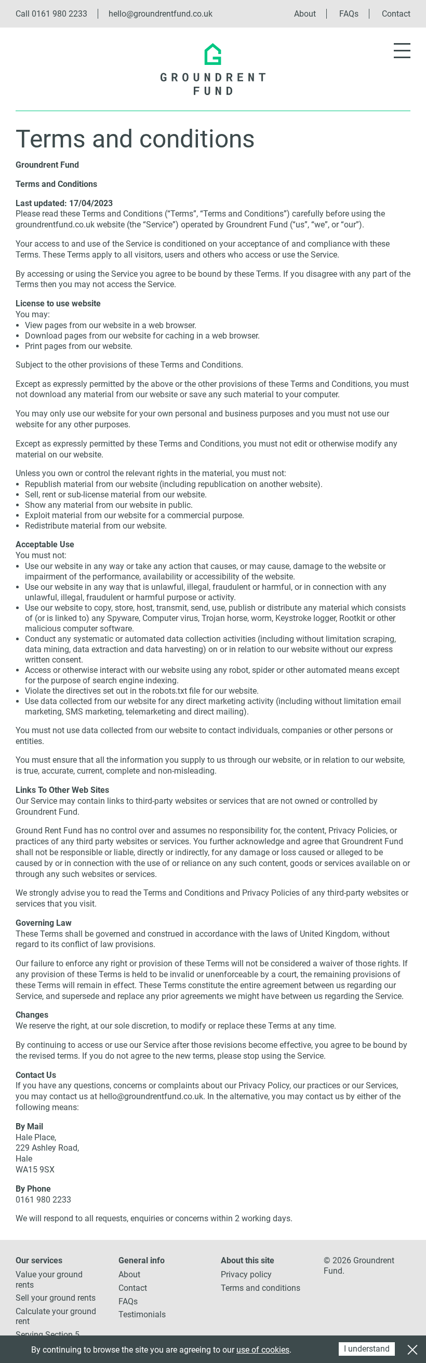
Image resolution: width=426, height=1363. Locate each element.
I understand (367, 1349)
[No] (412, 1348)
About (305, 14)
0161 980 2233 (59, 14)
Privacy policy (246, 1274)
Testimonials (142, 1314)
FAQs (348, 14)
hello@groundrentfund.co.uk (160, 14)
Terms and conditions (260, 1288)
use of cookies (262, 1350)
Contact (396, 14)
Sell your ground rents (56, 1298)
